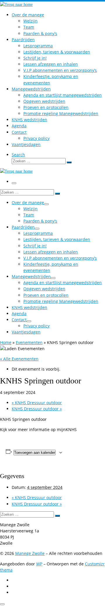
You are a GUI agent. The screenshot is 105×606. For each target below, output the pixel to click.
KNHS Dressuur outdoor (37, 402)
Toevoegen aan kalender (34, 452)
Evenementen (29, 342)
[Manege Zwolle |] (16, 4)
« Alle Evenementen (19, 359)
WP (39, 564)
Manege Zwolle (30, 553)
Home (5, 342)
